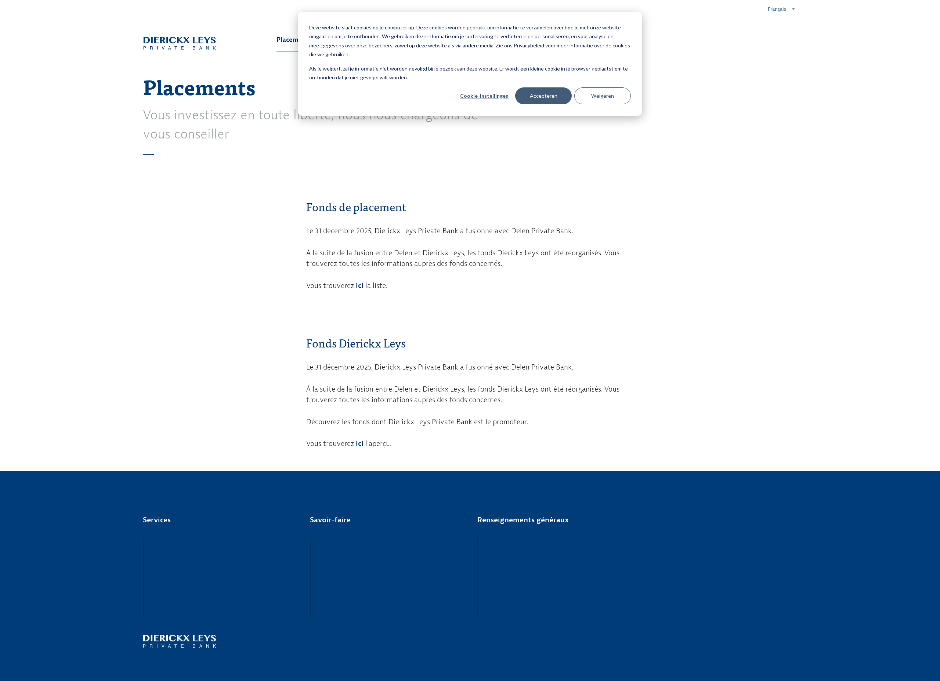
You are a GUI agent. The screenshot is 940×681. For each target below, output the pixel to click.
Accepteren (543, 96)
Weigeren (602, 96)
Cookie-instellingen (484, 96)
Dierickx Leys (179, 43)
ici (360, 443)
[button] (779, 9)
